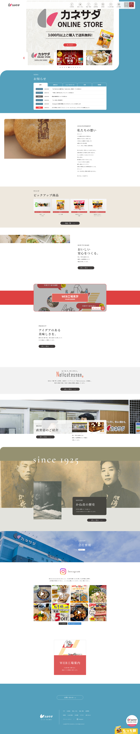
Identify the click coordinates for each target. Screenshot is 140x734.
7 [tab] (73, 67)
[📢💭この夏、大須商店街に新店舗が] (98, 612)
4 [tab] (66, 67)
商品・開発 (81, 711)
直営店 (64, 715)
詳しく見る (84, 268)
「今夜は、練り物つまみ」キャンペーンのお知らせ (63, 92)
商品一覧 (68, 223)
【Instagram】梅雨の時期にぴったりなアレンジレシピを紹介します (66, 104)
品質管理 (87, 711)
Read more (81, 549)
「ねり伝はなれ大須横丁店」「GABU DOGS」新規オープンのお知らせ (66, 89)
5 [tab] (69, 67)
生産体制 (68, 711)
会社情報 (76, 715)
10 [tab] (80, 67)
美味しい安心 (74, 711)
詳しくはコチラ (70, 45)
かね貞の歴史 (70, 715)
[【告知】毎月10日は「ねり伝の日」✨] (61, 612)
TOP (64, 711)
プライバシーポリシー (67, 719)
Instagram (81, 719)
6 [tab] (71, 67)
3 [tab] (64, 67)
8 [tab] (75, 67)
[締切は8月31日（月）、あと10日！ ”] (79, 594)
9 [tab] (77, 67)
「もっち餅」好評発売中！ (57, 100)
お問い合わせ (131, 4)
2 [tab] (62, 67)
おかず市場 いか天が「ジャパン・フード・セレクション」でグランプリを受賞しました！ (71, 107)
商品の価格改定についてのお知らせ (59, 96)
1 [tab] (60, 67)
